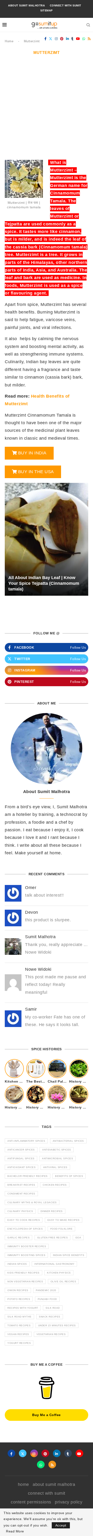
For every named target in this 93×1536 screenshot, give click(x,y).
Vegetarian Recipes (51, 1334)
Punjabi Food (47, 1299)
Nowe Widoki (38, 969)
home (23, 1484)
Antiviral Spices (55, 1167)
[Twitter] (50, 39)
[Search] (88, 25)
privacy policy (68, 1502)
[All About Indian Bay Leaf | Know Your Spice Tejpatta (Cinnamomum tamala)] (46, 539)
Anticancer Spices (21, 1149)
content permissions (31, 1502)
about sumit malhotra (26, 5)
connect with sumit (65, 5)
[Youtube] (78, 39)
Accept (60, 1525)
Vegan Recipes (18, 1334)
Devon (31, 912)
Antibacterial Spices (68, 1141)
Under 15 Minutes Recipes (57, 1325)
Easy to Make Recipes (63, 1220)
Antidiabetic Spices (56, 1149)
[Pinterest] (62, 39)
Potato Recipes (18, 1299)
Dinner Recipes (52, 1211)
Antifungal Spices (21, 1158)
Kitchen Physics (59, 1272)
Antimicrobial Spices (57, 1158)
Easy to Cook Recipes (23, 1220)
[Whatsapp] (83, 39)
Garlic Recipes (18, 1237)
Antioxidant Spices (21, 1167)
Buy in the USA (36, 471)
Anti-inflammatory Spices (26, 1141)
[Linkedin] (67, 39)
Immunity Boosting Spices (26, 1255)
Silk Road (53, 1308)
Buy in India (32, 453)
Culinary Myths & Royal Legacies (32, 1202)
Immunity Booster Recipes (26, 1246)
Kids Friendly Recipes (23, 1272)
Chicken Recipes (55, 1185)
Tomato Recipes (19, 1325)
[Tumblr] (72, 39)
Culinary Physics (20, 1211)
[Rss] (89, 39)
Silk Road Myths (19, 1316)
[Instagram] (56, 39)
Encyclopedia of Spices (25, 1228)
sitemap (46, 10)
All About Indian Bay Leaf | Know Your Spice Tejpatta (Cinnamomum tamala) (43, 583)
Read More (15, 1531)
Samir (31, 1009)
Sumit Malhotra (40, 936)
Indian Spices (17, 1264)
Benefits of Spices (69, 1176)
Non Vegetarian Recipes (25, 1281)
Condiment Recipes (21, 1193)
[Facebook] (45, 39)
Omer (30, 887)
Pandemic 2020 (46, 1290)
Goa (78, 1237)
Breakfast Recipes (21, 1185)
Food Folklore (61, 1228)
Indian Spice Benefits (68, 1255)
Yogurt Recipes (19, 1343)
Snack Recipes (49, 1316)
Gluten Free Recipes (52, 1237)
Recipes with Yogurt (22, 1308)
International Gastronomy (54, 1264)
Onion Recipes (17, 1290)
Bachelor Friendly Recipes (27, 1176)
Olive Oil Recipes (63, 1281)
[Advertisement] (46, 110)
